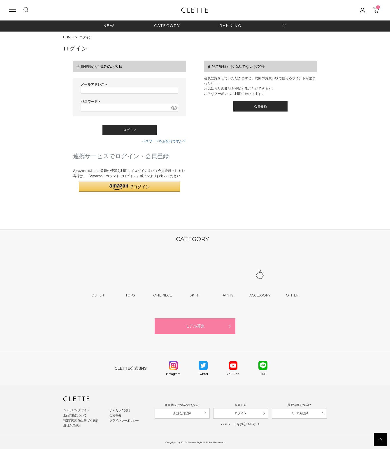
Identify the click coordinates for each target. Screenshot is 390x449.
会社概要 (115, 415)
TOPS (130, 295)
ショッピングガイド (76, 410)
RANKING (230, 26)
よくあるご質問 (119, 410)
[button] (129, 187)
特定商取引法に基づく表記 (80, 420)
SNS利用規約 (72, 425)
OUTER (97, 295)
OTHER (292, 295)
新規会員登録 (182, 413)
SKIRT (195, 295)
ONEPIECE (162, 295)
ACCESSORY (259, 295)
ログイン (240, 413)
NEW (109, 26)
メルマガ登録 (299, 413)
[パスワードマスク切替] (174, 108)
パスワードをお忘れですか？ (164, 141)
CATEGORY (167, 26)
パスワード (91, 101)
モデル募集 (195, 326)
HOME (68, 37)
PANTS (227, 295)
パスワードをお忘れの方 (238, 424)
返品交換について (75, 415)
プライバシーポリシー (124, 420)
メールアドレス (95, 84)
